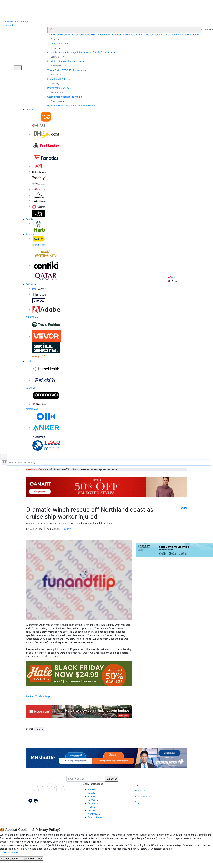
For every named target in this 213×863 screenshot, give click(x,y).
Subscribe (111, 778)
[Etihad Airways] (46, 253)
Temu (50, 34)
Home (28, 469)
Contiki (97, 52)
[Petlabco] (46, 380)
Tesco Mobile (75, 96)
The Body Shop (55, 43)
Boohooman (194, 34)
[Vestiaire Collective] (39, 200)
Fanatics (86, 34)
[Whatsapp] (186, 507)
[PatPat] (39, 206)
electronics (32, 408)
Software (31, 284)
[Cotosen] (39, 194)
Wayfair (92, 105)
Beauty (29, 219)
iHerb (67, 43)
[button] (172, 281)
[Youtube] (36, 801)
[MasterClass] (39, 403)
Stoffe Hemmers (126, 34)
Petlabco (66, 79)
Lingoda (63, 96)
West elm (69, 105)
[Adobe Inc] (46, 309)
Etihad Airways (84, 52)
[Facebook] (180, 507)
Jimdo (70, 61)
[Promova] (46, 395)
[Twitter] (182, 507)
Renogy (51, 105)
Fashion (30, 109)
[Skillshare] (46, 347)
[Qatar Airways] (46, 276)
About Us (139, 790)
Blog (136, 802)
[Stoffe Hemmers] (39, 183)
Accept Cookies (10, 858)
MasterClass (64, 87)
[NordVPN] (39, 288)
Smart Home (95, 817)
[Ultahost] (39, 294)
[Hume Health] (46, 368)
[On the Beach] (39, 238)
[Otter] (46, 416)
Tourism (30, 234)
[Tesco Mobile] (46, 445)
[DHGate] (46, 133)
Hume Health (54, 79)
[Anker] (46, 427)
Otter (50, 96)
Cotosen (155, 34)
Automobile (32, 316)
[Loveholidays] (39, 244)
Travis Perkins (54, 70)
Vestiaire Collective (170, 34)
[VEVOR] (46, 335)
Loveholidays (69, 52)
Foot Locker (75, 34)
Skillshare (75, 70)
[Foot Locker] (46, 145)
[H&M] (39, 165)
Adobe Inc (79, 61)
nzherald (39, 729)
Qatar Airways (108, 52)
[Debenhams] (39, 171)
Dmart (56, 34)
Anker (56, 96)
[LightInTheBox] (39, 189)
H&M (93, 34)
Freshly (113, 34)
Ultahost (62, 61)
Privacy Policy (142, 796)
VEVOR (66, 70)
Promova (52, 87)
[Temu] (46, 116)
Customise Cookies (31, 858)
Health (29, 361)
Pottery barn (81, 105)
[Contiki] (46, 264)
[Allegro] (39, 356)
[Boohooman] (38, 213)
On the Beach (54, 52)
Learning (30, 387)
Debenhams (102, 34)
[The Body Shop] (39, 223)
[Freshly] (39, 177)
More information (9, 852)
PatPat (184, 34)
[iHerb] (39, 229)
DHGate (64, 34)
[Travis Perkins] (46, 324)
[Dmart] (39, 125)
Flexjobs (59, 105)
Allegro (84, 70)
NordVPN (52, 61)
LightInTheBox (143, 34)
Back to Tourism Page (38, 696)
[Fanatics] (46, 157)
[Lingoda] (39, 436)
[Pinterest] (184, 507)
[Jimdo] (39, 300)
